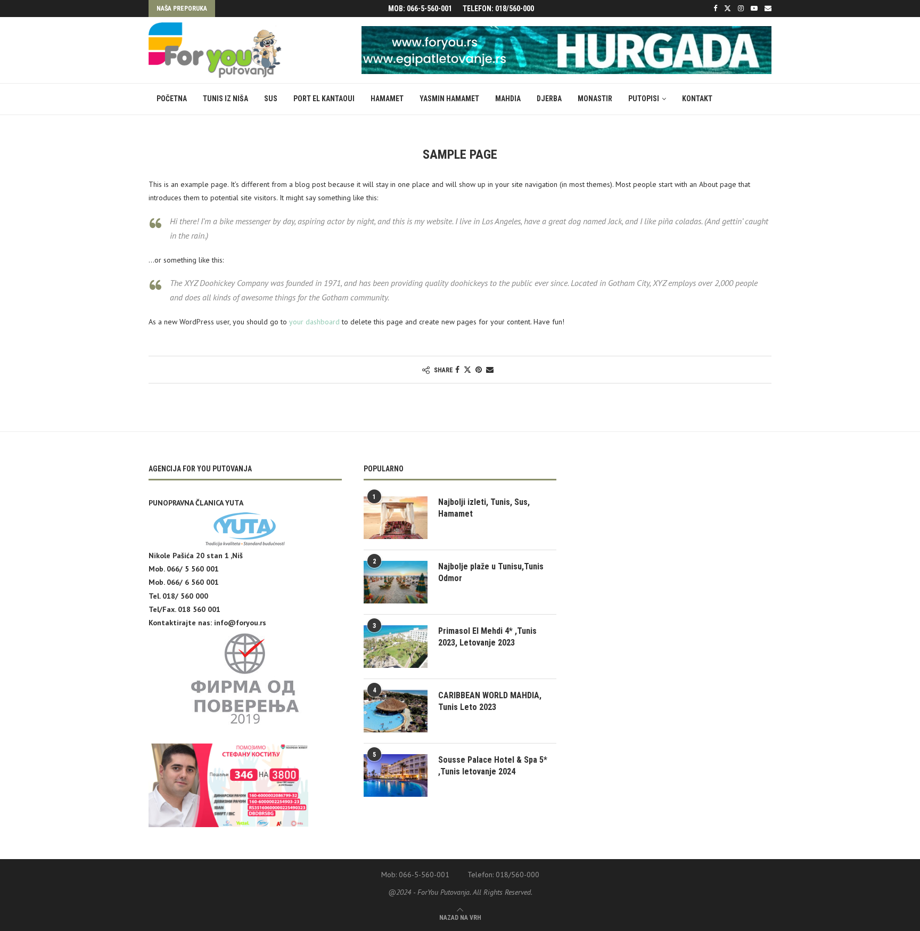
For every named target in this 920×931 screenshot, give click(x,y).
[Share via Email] (490, 369)
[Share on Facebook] (457, 369)
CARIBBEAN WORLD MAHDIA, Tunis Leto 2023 (489, 701)
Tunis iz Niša (225, 98)
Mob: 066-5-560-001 (420, 8)
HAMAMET (387, 98)
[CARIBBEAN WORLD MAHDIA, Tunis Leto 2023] (396, 711)
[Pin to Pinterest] (478, 369)
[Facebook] (715, 8)
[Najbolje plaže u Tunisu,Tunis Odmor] (396, 582)
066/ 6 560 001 (193, 582)
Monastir (595, 98)
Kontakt (697, 98)
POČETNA (172, 98)
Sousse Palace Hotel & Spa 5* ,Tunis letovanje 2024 (492, 766)
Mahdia (508, 98)
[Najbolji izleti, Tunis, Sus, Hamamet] (396, 517)
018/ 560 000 (185, 596)
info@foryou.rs (240, 622)
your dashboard (314, 321)
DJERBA (549, 98)
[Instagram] (741, 8)
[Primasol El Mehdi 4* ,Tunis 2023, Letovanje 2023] (396, 646)
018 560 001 (199, 609)
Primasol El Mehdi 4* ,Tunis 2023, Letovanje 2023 (487, 637)
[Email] (768, 8)
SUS (270, 98)
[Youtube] (754, 8)
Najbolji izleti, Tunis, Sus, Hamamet (484, 508)
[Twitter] (727, 8)
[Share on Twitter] (467, 369)
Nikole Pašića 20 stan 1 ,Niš (196, 555)
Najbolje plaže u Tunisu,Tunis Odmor (491, 572)
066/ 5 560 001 (193, 569)
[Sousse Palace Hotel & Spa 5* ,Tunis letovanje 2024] (396, 775)
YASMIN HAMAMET (449, 98)
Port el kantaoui (324, 98)
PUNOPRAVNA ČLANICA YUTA (196, 503)
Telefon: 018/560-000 (498, 8)
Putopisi (643, 98)
